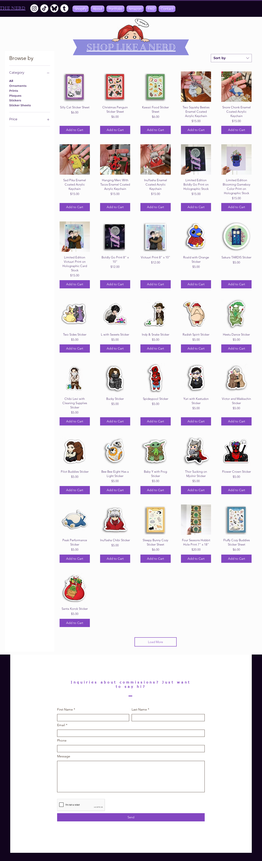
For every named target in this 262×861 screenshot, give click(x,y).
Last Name (139, 709)
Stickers (15, 100)
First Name (65, 709)
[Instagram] (34, 8)
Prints (13, 91)
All (11, 81)
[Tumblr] (64, 8)
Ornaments (17, 86)
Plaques (15, 95)
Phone (62, 740)
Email (61, 725)
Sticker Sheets (20, 105)
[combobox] (231, 58)
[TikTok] (44, 8)
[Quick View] (75, 86)
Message (63, 756)
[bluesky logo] (54, 8)
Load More (155, 642)
